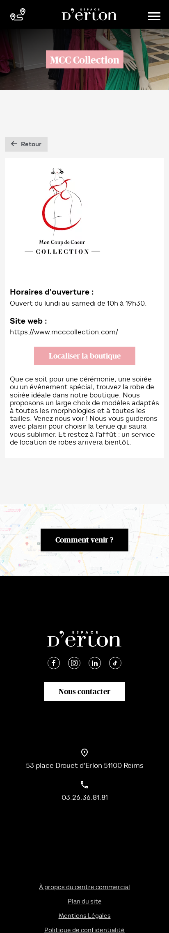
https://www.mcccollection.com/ (64, 332)
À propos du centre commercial (84, 887)
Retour (31, 144)
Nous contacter (84, 691)
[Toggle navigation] (153, 14)
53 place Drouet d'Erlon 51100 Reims (85, 765)
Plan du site (85, 901)
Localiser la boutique (85, 356)
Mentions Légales (85, 915)
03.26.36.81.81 (85, 797)
